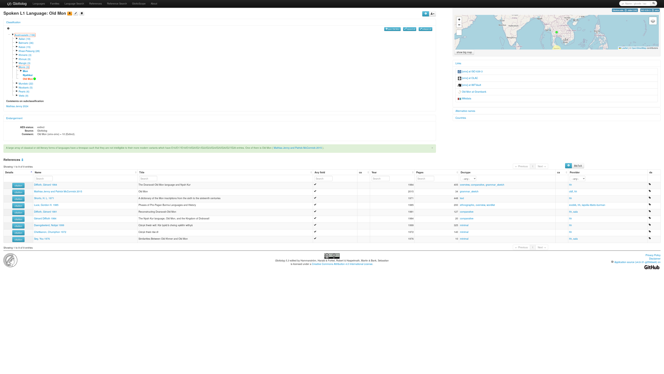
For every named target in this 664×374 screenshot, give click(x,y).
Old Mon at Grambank (473, 91)
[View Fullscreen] (459, 32)
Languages (39, 3)
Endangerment (14, 118)
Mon (25, 71)
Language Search (74, 3)
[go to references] (81, 13)
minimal (464, 225)
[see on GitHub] (75, 13)
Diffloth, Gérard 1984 (45, 184)
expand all (411, 29)
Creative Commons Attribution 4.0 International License (342, 264)
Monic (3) (24, 67)
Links (458, 63)
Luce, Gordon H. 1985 (46, 205)
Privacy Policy (653, 255)
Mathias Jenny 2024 (17, 106)
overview (464, 184)
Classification (13, 22)
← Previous (521, 166)
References (95, 3)
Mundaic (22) (26, 83)
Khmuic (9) (25, 59)
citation (18, 185)
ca (360, 172)
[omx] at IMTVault (471, 85)
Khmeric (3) (25, 55)
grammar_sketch (495, 184)
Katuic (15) (25, 47)
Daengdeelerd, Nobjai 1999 (49, 225)
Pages (419, 172)
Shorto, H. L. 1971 (44, 198)
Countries (460, 117)
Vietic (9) (23, 95)
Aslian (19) (24, 39)
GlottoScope (139, 3)
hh (570, 184)
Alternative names (465, 111)
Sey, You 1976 (42, 238)
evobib (572, 205)
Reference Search (117, 3)
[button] (556, 32)
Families (54, 3)
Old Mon (28, 79)
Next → (542, 166)
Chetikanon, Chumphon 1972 (50, 232)
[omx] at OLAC (469, 78)
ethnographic (467, 205)
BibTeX (578, 165)
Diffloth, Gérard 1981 (45, 211)
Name (38, 172)
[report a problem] (69, 13)
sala (575, 211)
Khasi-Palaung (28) (29, 51)
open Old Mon (393, 29)
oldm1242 (632, 10)
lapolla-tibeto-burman (593, 205)
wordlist (491, 205)
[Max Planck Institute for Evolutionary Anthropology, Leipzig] (10, 259)
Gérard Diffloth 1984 (45, 218)
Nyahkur (28, 75)
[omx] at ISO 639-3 (472, 71)
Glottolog (19, 3)
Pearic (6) (24, 91)
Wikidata (466, 98)
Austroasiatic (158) (25, 35)
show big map (464, 52)
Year (374, 172)
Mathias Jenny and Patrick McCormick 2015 (298, 147)
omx (656, 10)
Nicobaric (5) (26, 87)
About (154, 3)
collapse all (426, 29)
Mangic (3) (24, 63)
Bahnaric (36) (26, 42)
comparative (477, 184)
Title (141, 172)
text (462, 198)
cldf (571, 191)
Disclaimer (655, 258)
